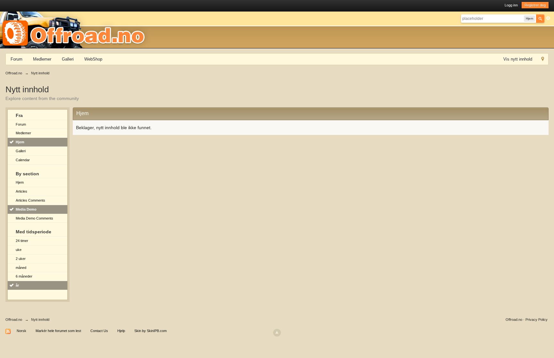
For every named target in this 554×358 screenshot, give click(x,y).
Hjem (20, 142)
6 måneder (24, 276)
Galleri (68, 59)
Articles (21, 191)
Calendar (23, 160)
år (17, 285)
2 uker (21, 259)
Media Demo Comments (34, 218)
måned (21, 268)
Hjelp (121, 331)
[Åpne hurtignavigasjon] (542, 60)
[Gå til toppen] (277, 333)
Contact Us (99, 331)
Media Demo (26, 209)
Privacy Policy (536, 319)
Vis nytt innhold (517, 59)
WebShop (93, 59)
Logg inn (511, 5)
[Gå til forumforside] (75, 29)
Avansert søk (548, 18)
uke (18, 250)
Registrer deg (535, 5)
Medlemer (42, 59)
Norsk (21, 331)
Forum (16, 59)
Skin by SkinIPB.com (150, 331)
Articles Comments (30, 200)
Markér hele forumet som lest (58, 331)
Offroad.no (13, 319)
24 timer (22, 241)
